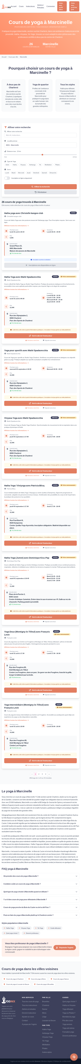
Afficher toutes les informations (15, 225)
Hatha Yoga (10, 928)
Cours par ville (13, 57)
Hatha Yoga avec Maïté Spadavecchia (22, 277)
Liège (44, 1017)
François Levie (12, 638)
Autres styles (47, 1052)
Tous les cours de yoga (30, 1001)
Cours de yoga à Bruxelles (45, 984)
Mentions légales (47, 1061)
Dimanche (53, 173)
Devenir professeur (32, 933)
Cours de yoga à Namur (61, 979)
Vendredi (36, 173)
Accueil (13, 6)
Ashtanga (32, 165)
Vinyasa (23, 165)
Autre (7, 165)
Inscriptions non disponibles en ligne (42, 265)
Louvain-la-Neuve (49, 1020)
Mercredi (21, 173)
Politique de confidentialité (62, 1061)
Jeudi (28, 173)
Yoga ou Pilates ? (68, 1013)
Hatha (15, 165)
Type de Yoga (11, 161)
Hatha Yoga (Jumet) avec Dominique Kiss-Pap (26, 557)
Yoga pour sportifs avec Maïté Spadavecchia (26, 350)
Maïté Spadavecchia (13, 280)
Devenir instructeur (29, 1013)
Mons (44, 1013)
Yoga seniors (67, 1024)
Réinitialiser (42, 192)
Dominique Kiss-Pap (13, 561)
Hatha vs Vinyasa (68, 1005)
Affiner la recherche (42, 187)
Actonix (37, 1061)
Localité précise (12, 141)
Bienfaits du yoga (68, 1017)
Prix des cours (67, 1020)
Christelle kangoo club (14, 216)
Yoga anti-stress (68, 1028)
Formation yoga (68, 1032)
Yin (40, 165)
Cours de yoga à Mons (38, 979)
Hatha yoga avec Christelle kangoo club (23, 213)
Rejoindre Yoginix (66, 947)
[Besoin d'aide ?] (74, 1057)
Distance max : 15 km (14, 151)
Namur (44, 1009)
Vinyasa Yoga (25, 928)
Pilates (57, 165)
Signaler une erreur (50, 340)
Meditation (48, 165)
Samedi (44, 173)
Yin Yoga (40, 928)
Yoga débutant (67, 1009)
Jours (9, 169)
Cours (21, 6)
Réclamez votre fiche (33, 340)
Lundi (7, 173)
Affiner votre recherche (14, 131)
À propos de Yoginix (29, 1024)
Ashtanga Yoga (48, 1033)
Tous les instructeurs (29, 1005)
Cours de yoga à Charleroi (14, 979)
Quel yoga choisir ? (12, 933)
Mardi (13, 173)
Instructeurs (30, 6)
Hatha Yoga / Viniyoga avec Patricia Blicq (24, 485)
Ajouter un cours (28, 1017)
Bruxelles (45, 1001)
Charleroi (45, 1005)
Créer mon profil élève (61, 6)
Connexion (51, 6)
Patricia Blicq (11, 489)
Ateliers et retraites (29, 1009)
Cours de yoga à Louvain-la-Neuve (17, 984)
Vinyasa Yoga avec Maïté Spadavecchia (23, 418)
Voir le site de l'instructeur (42, 336)
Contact (25, 1020)
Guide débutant (55, 928)
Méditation (46, 1045)
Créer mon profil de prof (74, 6)
